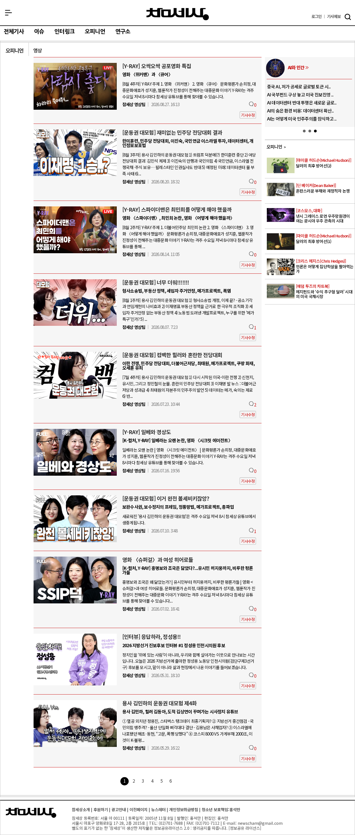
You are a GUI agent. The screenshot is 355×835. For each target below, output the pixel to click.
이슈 (39, 31)
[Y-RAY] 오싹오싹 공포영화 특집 (156, 66)
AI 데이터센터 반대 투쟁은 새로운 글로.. (302, 102)
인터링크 (64, 31)
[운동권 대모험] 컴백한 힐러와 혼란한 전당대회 (172, 355)
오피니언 (95, 31)
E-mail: (230, 823)
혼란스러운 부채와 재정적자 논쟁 (323, 188)
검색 (347, 16)
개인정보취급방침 (183, 809)
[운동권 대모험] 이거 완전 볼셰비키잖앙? (165, 498)
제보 (334, 16)
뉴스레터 (158, 809)
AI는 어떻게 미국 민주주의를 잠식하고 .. (302, 118)
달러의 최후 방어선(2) (323, 163)
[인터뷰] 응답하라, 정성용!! (151, 637)
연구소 (123, 31)
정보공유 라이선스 (245, 828)
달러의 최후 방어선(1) (323, 238)
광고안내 (118, 809)
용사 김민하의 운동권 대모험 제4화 (159, 703)
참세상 (177, 14)
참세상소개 (81, 809)
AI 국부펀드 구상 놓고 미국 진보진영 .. (300, 94)
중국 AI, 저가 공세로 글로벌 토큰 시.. (299, 86)
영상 (37, 50)
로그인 (316, 16)
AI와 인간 (296, 67)
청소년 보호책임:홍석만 (221, 809)
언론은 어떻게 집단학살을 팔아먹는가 (325, 266)
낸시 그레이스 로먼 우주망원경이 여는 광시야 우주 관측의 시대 (323, 216)
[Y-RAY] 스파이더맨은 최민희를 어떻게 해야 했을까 (177, 209)
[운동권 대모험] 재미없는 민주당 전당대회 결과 (172, 132)
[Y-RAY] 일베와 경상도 (146, 432)
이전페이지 (139, 809)
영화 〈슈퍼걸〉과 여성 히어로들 (157, 560)
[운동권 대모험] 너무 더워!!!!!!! (155, 282)
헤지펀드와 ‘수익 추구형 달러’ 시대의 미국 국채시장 (324, 291)
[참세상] (31, 813)
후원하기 (100, 809)
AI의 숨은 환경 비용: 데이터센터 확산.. (300, 110)
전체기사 (14, 31)
